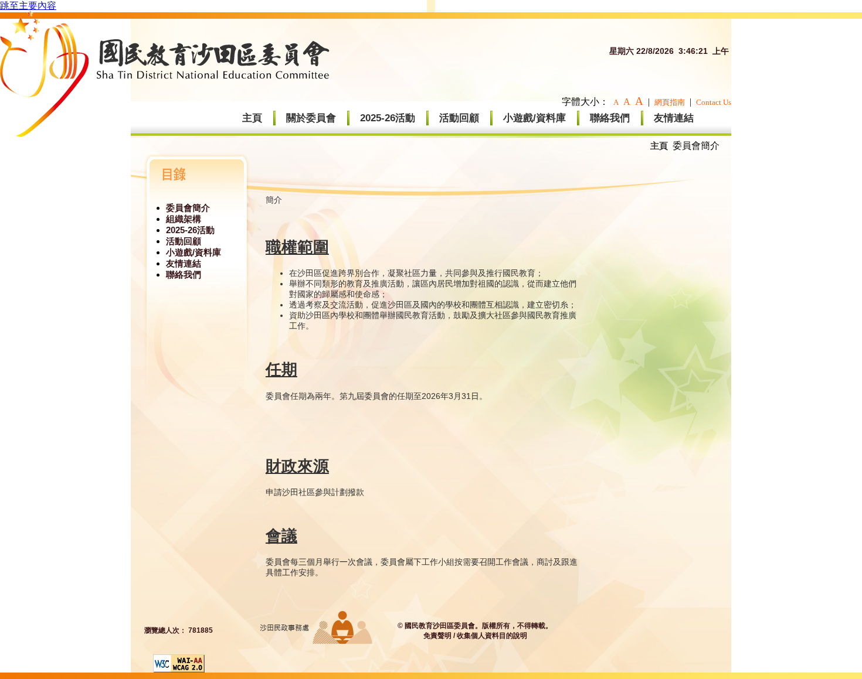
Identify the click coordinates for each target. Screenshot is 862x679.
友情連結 (674, 118)
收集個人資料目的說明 (492, 636)
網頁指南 (669, 102)
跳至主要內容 (28, 6)
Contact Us (713, 102)
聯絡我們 (610, 118)
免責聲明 (437, 636)
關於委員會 (311, 118)
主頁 (252, 118)
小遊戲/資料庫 (534, 118)
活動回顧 (459, 118)
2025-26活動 (387, 118)
